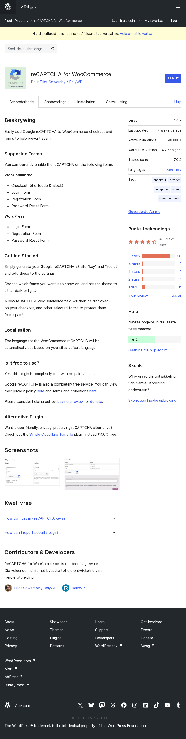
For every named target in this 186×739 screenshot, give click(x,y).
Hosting (11, 638)
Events (146, 629)
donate (96, 401)
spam (176, 189)
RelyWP (78, 588)
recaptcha (162, 189)
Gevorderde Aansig (144, 211)
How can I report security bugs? (31, 532)
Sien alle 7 (173, 170)
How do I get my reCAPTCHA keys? (35, 518)
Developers (104, 638)
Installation (86, 102)
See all (176, 296)
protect (175, 180)
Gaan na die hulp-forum (147, 350)
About (10, 622)
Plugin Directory (17, 20)
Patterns (57, 646)
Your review (138, 296)
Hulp (177, 102)
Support (101, 629)
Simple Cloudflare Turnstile (51, 434)
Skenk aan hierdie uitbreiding (152, 400)
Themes (56, 629)
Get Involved (151, 622)
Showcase (58, 622)
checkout (160, 180)
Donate (149, 638)
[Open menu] (178, 7)
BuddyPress (17, 685)
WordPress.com (20, 661)
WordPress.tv (108, 646)
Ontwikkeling (116, 102)
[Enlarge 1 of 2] (54, 464)
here (40, 391)
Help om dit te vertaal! (137, 33)
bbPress (14, 676)
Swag (147, 646)
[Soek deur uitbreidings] (52, 48)
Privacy (11, 646)
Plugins (55, 638)
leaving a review (70, 401)
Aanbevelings (55, 102)
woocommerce (169, 198)
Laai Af (173, 78)
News (9, 629)
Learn (100, 622)
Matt (11, 669)
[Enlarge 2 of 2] (113, 464)
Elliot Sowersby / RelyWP (61, 82)
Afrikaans (23, 705)
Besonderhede (21, 102)
